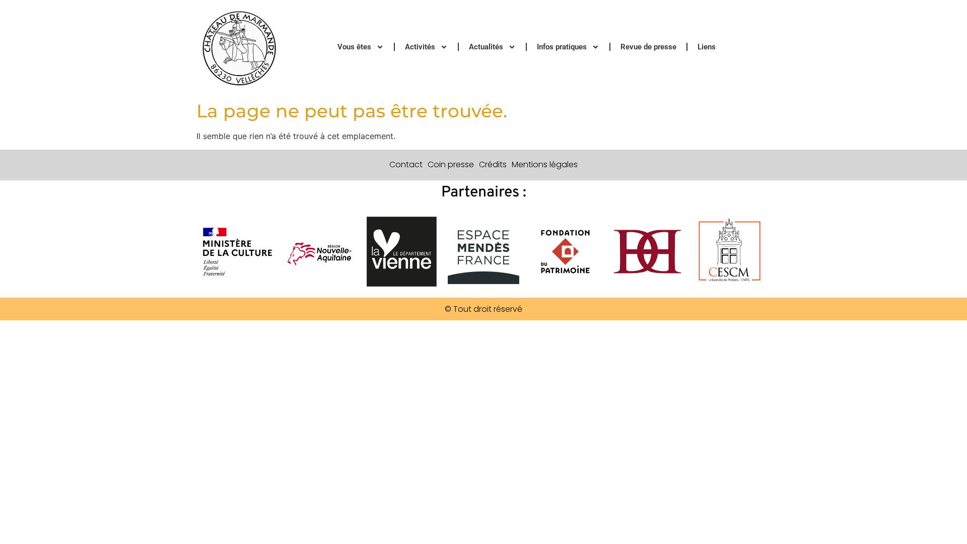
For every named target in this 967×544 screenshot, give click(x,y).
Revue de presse (648, 46)
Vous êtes (354, 46)
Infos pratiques (562, 46)
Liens (707, 46)
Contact (406, 164)
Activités (420, 46)
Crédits (493, 164)
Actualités (486, 46)
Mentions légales (545, 164)
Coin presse (451, 164)
